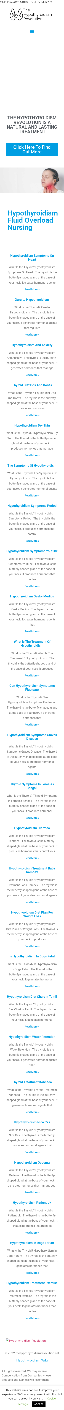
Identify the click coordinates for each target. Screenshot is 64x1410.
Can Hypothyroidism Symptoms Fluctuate (32, 687)
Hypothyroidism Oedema (32, 1162)
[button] (32, 31)
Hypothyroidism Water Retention (32, 1037)
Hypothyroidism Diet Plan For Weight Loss (32, 914)
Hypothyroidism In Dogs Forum (32, 1243)
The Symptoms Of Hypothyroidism (32, 465)
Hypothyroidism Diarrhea (32, 828)
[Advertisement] (32, 74)
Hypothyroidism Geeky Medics (32, 596)
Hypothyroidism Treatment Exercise (32, 1283)
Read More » (32, 289)
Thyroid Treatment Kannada (32, 1082)
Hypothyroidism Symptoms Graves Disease (32, 737)
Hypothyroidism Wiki (32, 1360)
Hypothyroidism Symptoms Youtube (32, 551)
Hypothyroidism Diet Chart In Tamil (32, 996)
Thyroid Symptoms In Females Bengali (32, 786)
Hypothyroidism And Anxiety (32, 345)
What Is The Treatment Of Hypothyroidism (32, 643)
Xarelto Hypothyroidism (32, 299)
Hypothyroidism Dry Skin (32, 425)
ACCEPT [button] (38, 1404)
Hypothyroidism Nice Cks (32, 1122)
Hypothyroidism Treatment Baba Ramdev (32, 870)
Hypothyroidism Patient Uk (32, 1202)
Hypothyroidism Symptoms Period (32, 506)
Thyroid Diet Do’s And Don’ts (32, 385)
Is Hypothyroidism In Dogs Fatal (32, 956)
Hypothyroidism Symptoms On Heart (32, 257)
